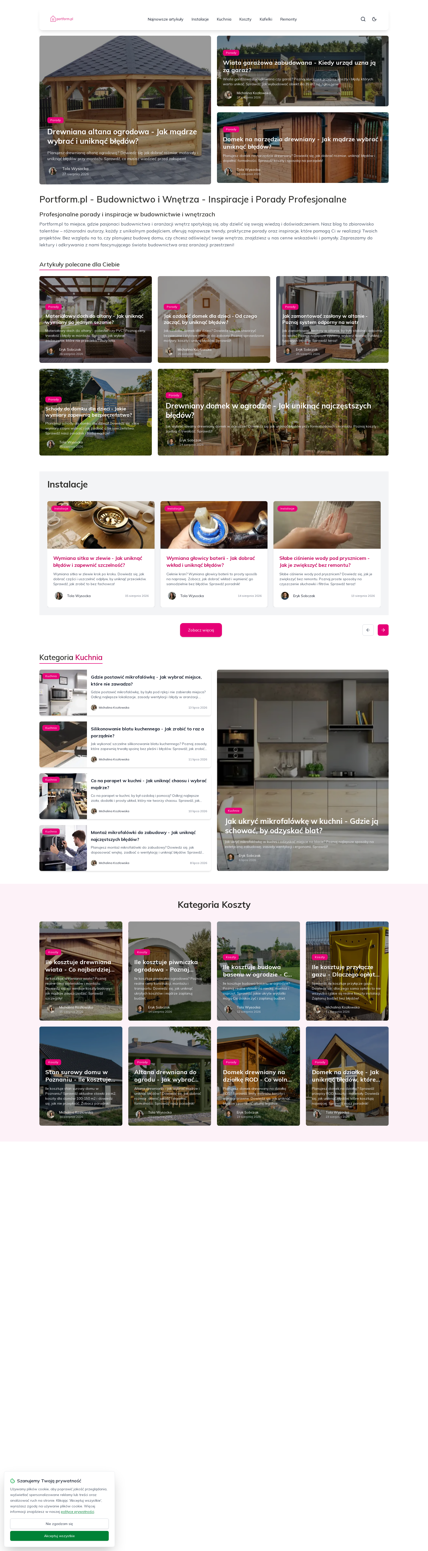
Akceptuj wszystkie (59, 1536)
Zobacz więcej (201, 630)
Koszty (245, 19)
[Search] (363, 19)
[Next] (383, 630)
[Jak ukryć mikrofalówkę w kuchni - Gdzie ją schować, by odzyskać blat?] (303, 770)
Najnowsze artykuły (166, 19)
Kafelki (266, 19)
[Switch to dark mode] (374, 19)
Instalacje (200, 19)
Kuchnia (224, 19)
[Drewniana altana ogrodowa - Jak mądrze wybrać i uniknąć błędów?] (125, 110)
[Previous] (368, 630)
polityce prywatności (77, 1511)
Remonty (288, 19)
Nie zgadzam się (59, 1524)
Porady (55, 120)
